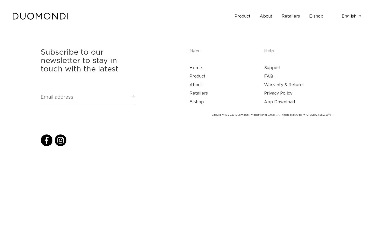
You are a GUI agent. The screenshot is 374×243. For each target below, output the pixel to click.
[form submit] (131, 96)
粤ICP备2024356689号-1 (318, 114)
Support (272, 67)
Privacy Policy (278, 93)
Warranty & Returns (284, 84)
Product (198, 76)
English (349, 16)
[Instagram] (60, 140)
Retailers (199, 93)
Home (196, 67)
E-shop (197, 101)
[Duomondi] (40, 16)
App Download (279, 101)
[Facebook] (46, 140)
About (196, 84)
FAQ (268, 76)
